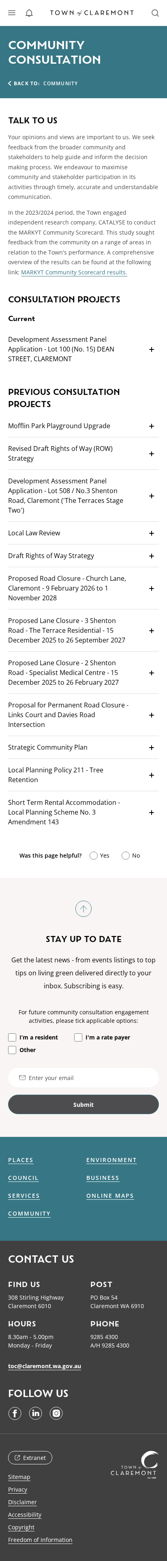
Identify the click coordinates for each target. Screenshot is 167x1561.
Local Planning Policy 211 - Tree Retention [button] (55, 774)
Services (24, 1196)
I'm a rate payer (108, 1037)
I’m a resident (38, 1037)
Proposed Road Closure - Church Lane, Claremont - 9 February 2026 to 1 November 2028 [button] (67, 588)
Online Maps (110, 1196)
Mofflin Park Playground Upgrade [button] (59, 425)
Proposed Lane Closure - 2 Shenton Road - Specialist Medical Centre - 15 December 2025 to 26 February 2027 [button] (63, 672)
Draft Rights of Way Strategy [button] (51, 555)
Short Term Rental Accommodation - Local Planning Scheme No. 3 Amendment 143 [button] (64, 812)
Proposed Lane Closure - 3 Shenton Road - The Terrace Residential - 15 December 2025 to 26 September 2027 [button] (66, 630)
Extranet (34, 1458)
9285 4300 (104, 1337)
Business (103, 1178)
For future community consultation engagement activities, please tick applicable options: (84, 1016)
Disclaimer (22, 1502)
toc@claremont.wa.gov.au (44, 1366)
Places (21, 1160)
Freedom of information (40, 1540)
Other (27, 1050)
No (136, 855)
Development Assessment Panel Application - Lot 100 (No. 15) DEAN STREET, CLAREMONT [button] (61, 349)
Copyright (21, 1527)
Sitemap (19, 1477)
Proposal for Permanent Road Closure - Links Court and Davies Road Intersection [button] (68, 715)
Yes (104, 855)
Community (29, 1213)
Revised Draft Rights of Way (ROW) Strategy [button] (60, 453)
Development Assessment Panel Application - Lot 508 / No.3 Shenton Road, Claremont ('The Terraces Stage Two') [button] (65, 495)
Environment (111, 1160)
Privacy (17, 1489)
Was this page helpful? (50, 855)
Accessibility (24, 1514)
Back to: (27, 83)
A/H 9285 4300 (109, 1345)
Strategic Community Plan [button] (48, 747)
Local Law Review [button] (34, 532)
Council (23, 1178)
